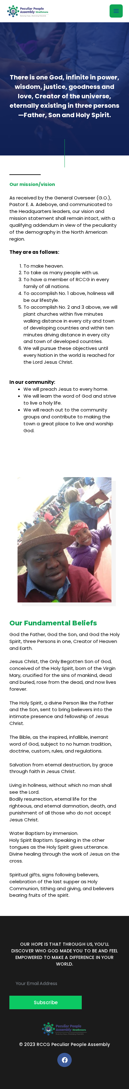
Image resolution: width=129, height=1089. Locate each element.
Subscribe (46, 1002)
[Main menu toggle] (116, 11)
